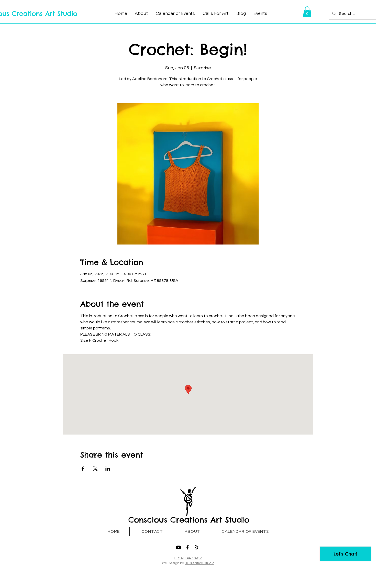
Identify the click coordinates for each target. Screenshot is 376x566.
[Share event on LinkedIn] (107, 469)
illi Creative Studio (199, 563)
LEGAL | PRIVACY (188, 558)
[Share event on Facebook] (82, 469)
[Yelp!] (196, 547)
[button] (307, 11)
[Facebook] (187, 547)
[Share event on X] (95, 469)
